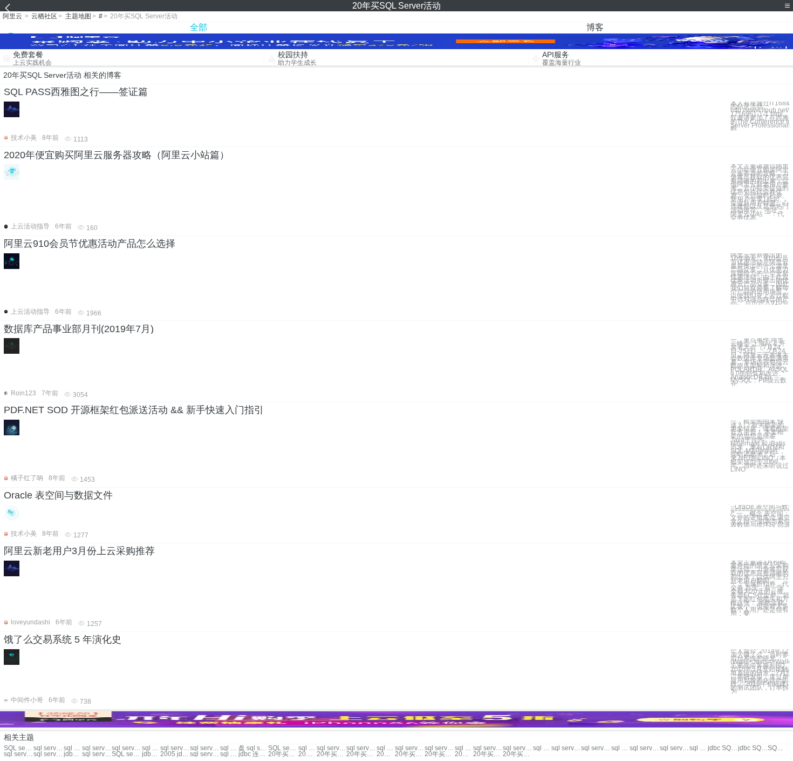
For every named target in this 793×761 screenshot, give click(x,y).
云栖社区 (44, 16)
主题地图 (78, 16)
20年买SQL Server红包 (386, 754)
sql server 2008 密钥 (307, 748)
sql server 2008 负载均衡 (229, 754)
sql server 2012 (97, 748)
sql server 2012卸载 (410, 748)
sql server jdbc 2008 (48, 754)
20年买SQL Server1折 (331, 754)
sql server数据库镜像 (205, 754)
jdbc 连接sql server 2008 (253, 754)
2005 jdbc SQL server (175, 754)
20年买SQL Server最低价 (517, 754)
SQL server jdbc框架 (126, 754)
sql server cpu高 (97, 754)
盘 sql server (253, 748)
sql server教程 (175, 748)
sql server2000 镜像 (488, 748)
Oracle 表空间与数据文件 (58, 495)
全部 (198, 27)
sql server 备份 (151, 748)
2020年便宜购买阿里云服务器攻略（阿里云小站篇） (116, 155)
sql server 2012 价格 (644, 748)
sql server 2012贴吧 (386, 748)
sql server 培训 (126, 748)
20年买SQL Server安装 (464, 754)
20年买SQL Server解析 (488, 754)
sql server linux (674, 748)
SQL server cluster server (283, 748)
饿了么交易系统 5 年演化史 (62, 639)
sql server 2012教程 (698, 748)
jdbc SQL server (722, 748)
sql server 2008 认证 (331, 748)
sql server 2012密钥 (464, 748)
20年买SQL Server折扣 (283, 754)
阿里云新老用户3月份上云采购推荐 (79, 551)
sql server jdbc (439, 748)
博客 (595, 27)
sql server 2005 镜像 (517, 748)
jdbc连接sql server (73, 754)
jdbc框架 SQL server (151, 754)
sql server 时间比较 (361, 748)
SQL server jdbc (777, 748)
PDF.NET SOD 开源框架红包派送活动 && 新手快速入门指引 (134, 410)
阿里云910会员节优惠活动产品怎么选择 (89, 243)
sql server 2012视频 (620, 748)
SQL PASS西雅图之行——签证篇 (76, 91)
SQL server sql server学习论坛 (18, 748)
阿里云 (12, 16)
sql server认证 (205, 748)
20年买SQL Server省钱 (410, 754)
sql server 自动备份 (566, 748)
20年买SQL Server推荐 (361, 754)
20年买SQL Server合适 (307, 754)
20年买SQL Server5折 (439, 754)
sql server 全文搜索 (596, 748)
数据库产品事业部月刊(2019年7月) (79, 329)
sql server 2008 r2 (18, 754)
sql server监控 (48, 748)
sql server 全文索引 (542, 748)
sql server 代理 (73, 748)
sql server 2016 (229, 748)
